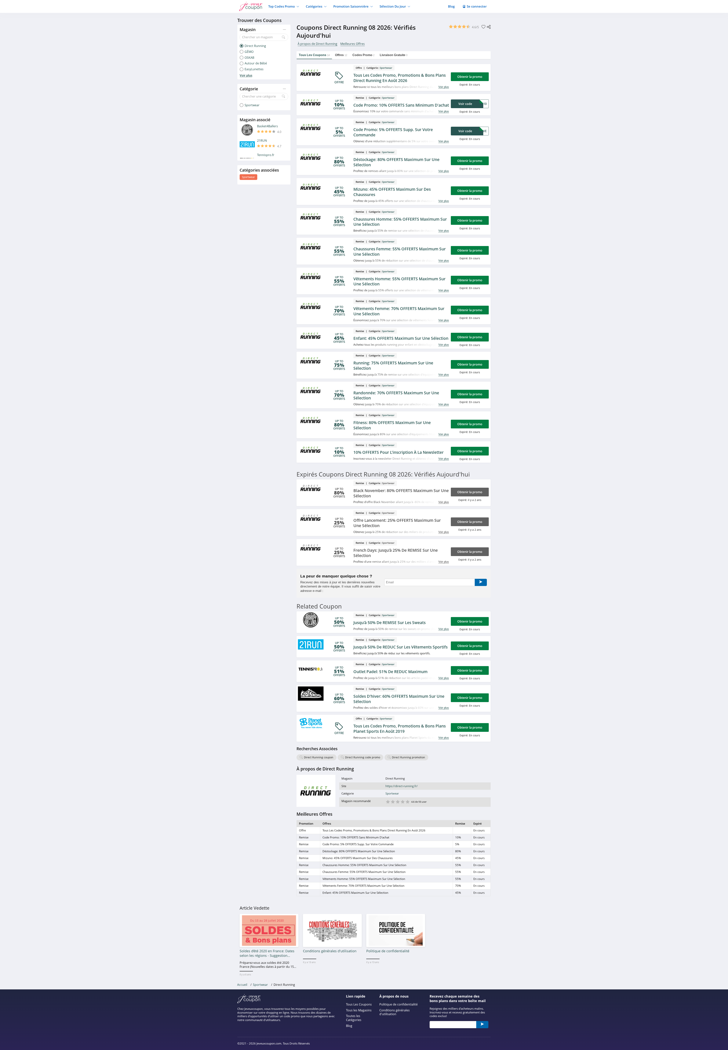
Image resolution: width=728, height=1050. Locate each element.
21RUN (262, 141)
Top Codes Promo (281, 6)
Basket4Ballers (267, 126)
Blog (451, 6)
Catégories (314, 6)
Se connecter (477, 6)
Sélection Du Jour (393, 6)
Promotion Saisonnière (351, 6)
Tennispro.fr (265, 155)
